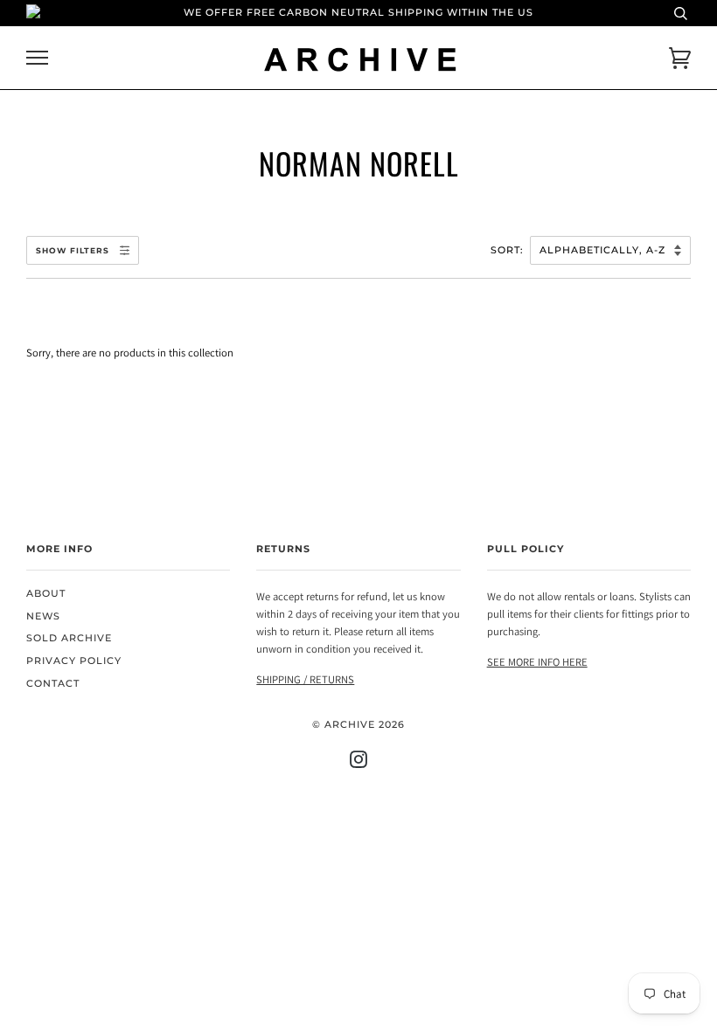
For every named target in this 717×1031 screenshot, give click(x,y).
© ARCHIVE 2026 (358, 724)
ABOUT (46, 593)
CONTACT (53, 683)
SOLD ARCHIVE (69, 638)
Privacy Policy (74, 661)
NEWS (43, 616)
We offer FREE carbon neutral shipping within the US (358, 12)
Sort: (509, 250)
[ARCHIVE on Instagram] (359, 763)
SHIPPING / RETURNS (305, 679)
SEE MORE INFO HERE (537, 661)
